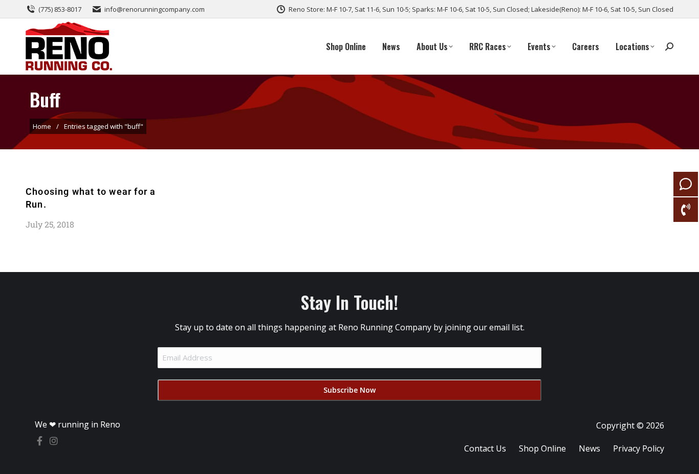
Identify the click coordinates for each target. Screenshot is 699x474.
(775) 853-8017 (59, 9)
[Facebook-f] (39, 440)
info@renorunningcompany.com (154, 9)
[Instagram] (53, 440)
